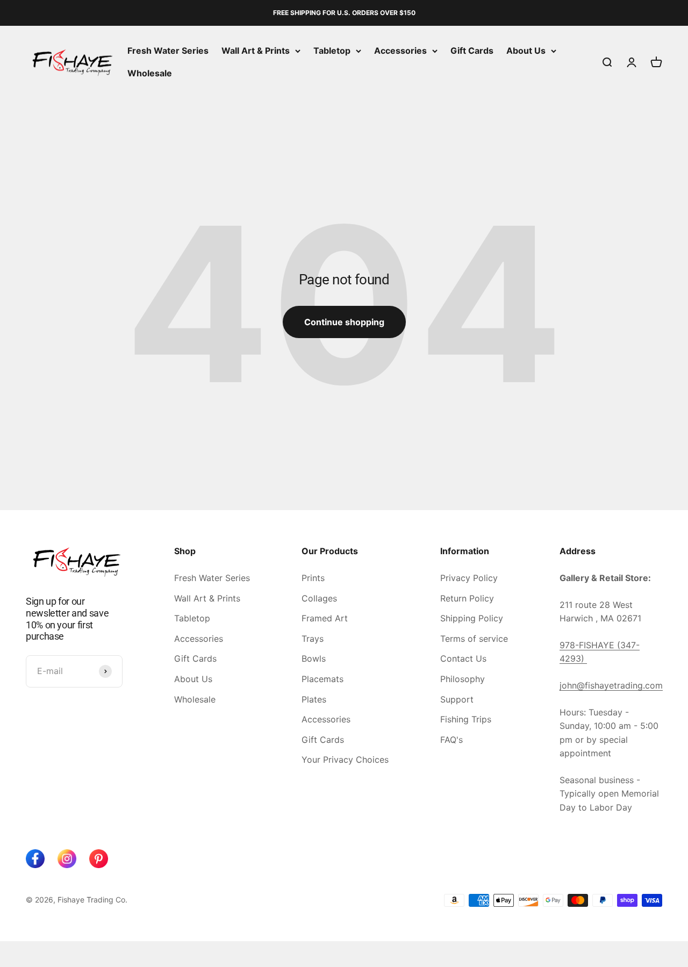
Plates (314, 699)
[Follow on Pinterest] (98, 858)
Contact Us (463, 658)
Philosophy (462, 679)
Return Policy (467, 598)
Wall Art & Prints (255, 50)
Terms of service (474, 638)
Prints (313, 577)
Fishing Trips (465, 719)
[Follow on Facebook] (35, 858)
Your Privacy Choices (345, 759)
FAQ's (451, 739)
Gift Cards (471, 50)
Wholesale (149, 73)
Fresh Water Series (168, 50)
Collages (319, 598)
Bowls (314, 658)
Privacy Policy (469, 577)
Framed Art (325, 618)
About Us (526, 50)
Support (457, 699)
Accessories (400, 50)
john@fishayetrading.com (611, 685)
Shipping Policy (471, 618)
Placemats (322, 679)
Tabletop (331, 50)
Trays (313, 638)
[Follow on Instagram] (67, 858)
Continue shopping (344, 322)
